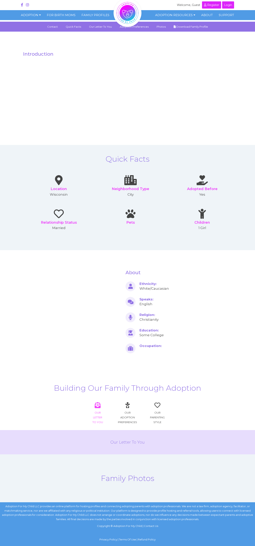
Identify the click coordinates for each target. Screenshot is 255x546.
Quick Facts (73, 26)
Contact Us (151, 526)
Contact (52, 26)
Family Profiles (95, 15)
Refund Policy (147, 539)
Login (228, 5)
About (207, 15)
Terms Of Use (127, 539)
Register (212, 5)
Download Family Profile (192, 26)
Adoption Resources (174, 15)
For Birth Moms (61, 15)
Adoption (30, 15)
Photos (161, 26)
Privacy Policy (108, 539)
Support (226, 15)
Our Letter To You (100, 26)
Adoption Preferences (134, 26)
